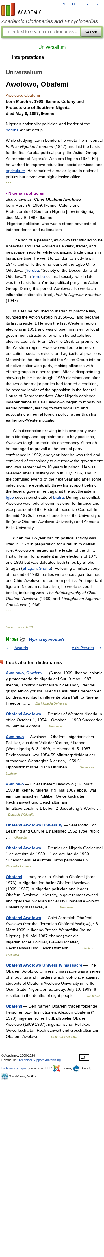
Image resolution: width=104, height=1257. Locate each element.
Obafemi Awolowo (23, 714)
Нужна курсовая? (47, 639)
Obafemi (14, 876)
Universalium (52, 47)
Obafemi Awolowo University (34, 825)
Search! (91, 32)
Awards (21, 647)
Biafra (58, 497)
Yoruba (12, 130)
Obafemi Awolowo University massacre (44, 965)
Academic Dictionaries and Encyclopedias (49, 21)
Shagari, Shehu (37, 568)
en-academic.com (22, 9)
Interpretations (28, 57)
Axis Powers (83, 647)
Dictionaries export (14, 1068)
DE (74, 4)
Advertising (53, 1060)
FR (95, 4)
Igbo (10, 497)
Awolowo (15, 736)
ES (85, 4)
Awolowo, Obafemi (24, 673)
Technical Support (31, 1060)
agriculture (15, 170)
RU (63, 4)
